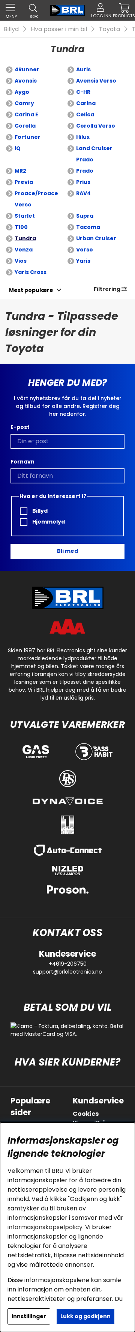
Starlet (25, 216)
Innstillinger (29, 1316)
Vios (21, 261)
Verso (84, 249)
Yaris (83, 261)
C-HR (83, 92)
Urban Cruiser (96, 238)
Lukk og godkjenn (85, 1316)
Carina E (26, 114)
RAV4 (83, 193)
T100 (21, 227)
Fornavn (22, 461)
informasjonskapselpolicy (45, 1227)
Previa (24, 182)
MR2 (20, 171)
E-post (20, 427)
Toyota (109, 29)
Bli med (67, 551)
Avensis (26, 80)
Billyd (11, 29)
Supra (84, 216)
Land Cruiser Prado (94, 153)
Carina (86, 103)
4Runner (27, 69)
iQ (18, 148)
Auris (83, 69)
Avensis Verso (96, 80)
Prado (84, 171)
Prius (83, 182)
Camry (24, 103)
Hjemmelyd (48, 521)
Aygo (22, 92)
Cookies (86, 1113)
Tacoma (88, 227)
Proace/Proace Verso (36, 199)
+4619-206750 (68, 964)
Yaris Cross (30, 272)
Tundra (25, 238)
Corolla (25, 125)
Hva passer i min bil (59, 29)
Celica (85, 114)
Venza (24, 249)
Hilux (83, 137)
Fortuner (27, 137)
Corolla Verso (95, 125)
